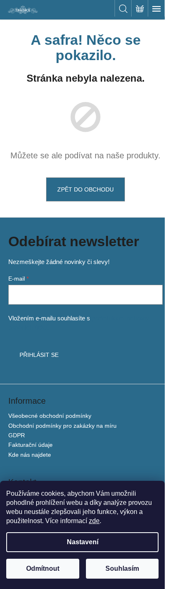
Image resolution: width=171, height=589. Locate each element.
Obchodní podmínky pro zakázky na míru (62, 425)
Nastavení (82, 541)
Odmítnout (42, 568)
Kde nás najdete (29, 454)
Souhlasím (122, 568)
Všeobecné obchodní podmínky (49, 415)
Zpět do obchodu (85, 189)
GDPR (16, 435)
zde (94, 520)
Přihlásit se (39, 354)
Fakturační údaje (30, 444)
